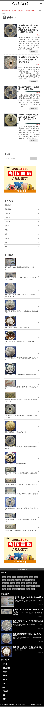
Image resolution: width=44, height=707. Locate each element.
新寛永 (37, 586)
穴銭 (38, 35)
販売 (27, 589)
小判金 (7, 226)
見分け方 (20, 577)
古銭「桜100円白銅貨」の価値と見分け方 (27, 647)
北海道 (8, 213)
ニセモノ (5, 583)
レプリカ (17, 580)
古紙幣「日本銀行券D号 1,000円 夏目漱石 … (28, 610)
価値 (9, 577)
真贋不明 (25, 580)
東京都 (8, 221)
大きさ (22, 589)
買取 (26, 577)
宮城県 (8, 217)
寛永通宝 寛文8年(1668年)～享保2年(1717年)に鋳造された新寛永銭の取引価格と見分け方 (28, 28)
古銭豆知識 (8, 205)
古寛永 (17, 586)
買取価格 (29, 583)
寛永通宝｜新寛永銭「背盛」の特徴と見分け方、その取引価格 (28, 59)
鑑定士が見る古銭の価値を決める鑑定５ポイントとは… (29, 597)
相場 (22, 586)
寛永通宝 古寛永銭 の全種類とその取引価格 (28, 88)
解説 (4, 580)
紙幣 (6, 234)
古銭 (14, 577)
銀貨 (6, 242)
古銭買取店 (8, 209)
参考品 (32, 580)
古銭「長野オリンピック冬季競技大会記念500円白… (28, 621)
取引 (18, 583)
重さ (9, 589)
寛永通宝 (10, 580)
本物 (31, 577)
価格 (4, 577)
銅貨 (6, 246)
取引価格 (15, 589)
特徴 (4, 586)
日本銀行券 (29, 586)
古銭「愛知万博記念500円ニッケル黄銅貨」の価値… (28, 634)
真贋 (36, 577)
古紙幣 (12, 583)
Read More (33, 51)
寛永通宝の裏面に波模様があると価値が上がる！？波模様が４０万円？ (28, 117)
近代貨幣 (7, 238)
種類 (32, 589)
